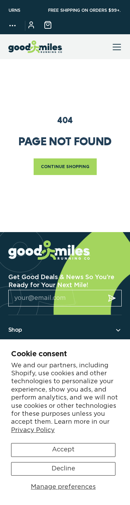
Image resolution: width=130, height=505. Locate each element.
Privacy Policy (33, 430)
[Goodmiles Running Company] (35, 46)
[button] (12, 25)
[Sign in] (31, 26)
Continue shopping (65, 167)
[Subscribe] (112, 298)
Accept (63, 450)
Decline (63, 469)
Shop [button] (15, 330)
